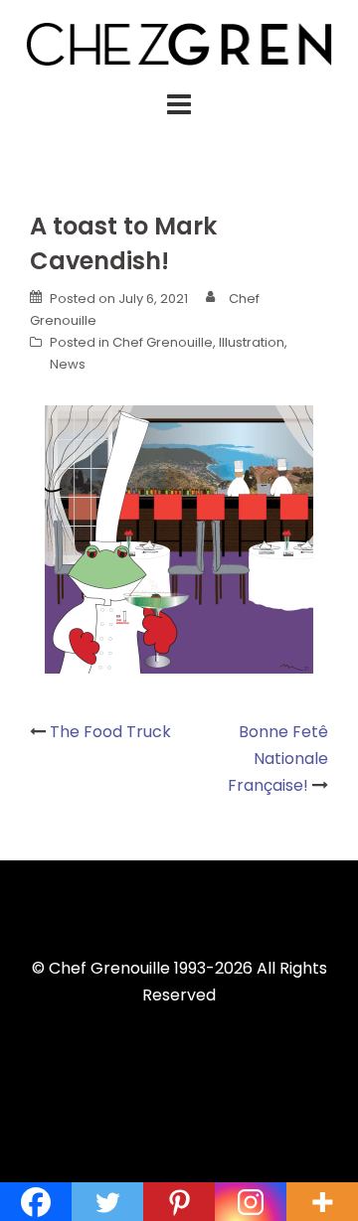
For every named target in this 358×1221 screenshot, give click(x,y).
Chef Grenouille (162, 342)
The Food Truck (110, 731)
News (68, 364)
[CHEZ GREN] (179, 42)
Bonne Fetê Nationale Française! (278, 758)
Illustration (251, 342)
